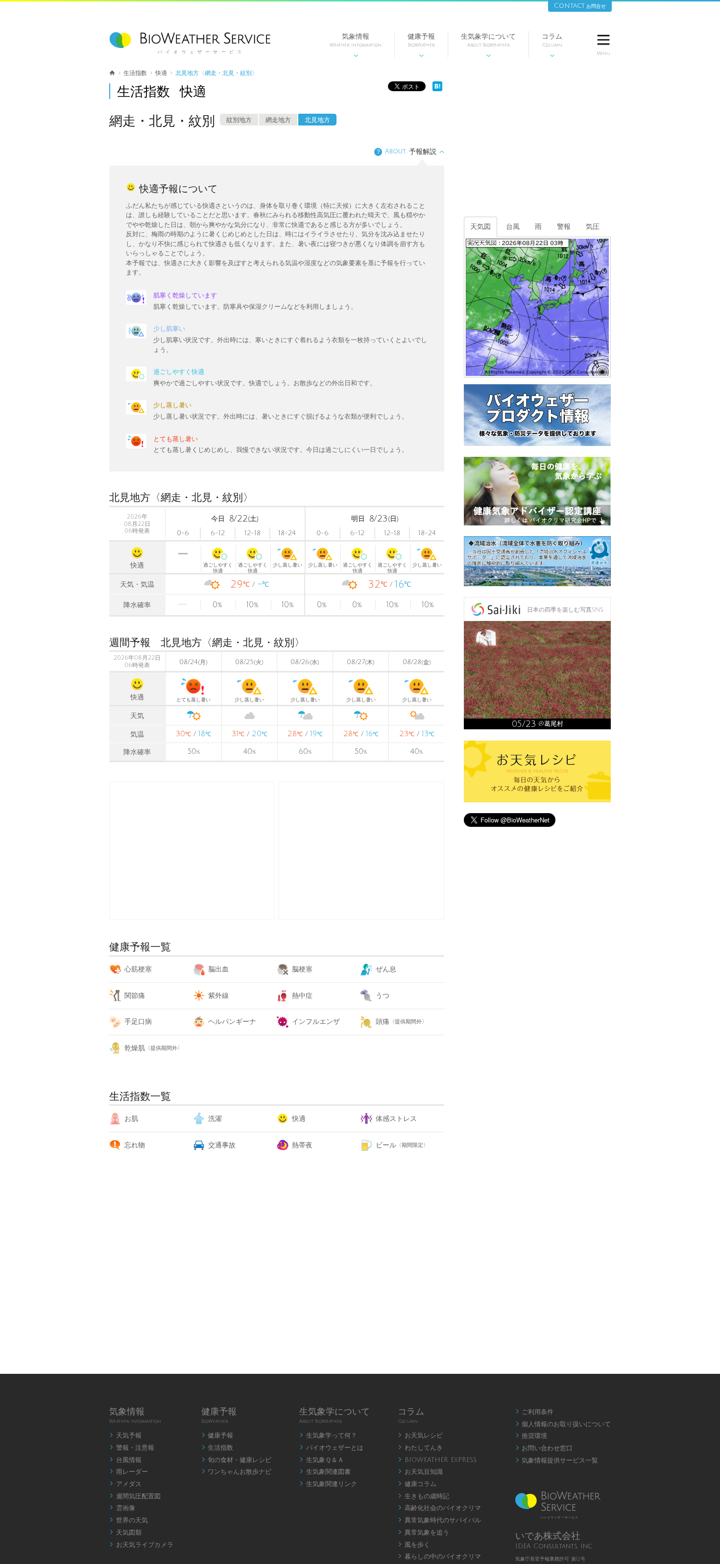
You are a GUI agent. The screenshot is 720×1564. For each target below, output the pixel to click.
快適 (299, 1118)
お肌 (131, 1118)
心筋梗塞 (138, 969)
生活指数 (217, 1447)
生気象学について (488, 45)
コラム (552, 45)
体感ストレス (396, 1118)
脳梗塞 (302, 969)
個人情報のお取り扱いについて (563, 1424)
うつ (382, 995)
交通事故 (222, 1145)
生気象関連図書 (325, 1471)
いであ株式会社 (547, 1536)
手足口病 (138, 1021)
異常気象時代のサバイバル (439, 1520)
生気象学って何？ (328, 1435)
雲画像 (122, 1508)
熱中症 (302, 995)
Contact (580, 5)
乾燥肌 (153, 1048)
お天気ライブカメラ (141, 1544)
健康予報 (421, 45)
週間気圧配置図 (135, 1496)
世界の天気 (128, 1520)
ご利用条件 (534, 1412)
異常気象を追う (423, 1532)
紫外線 (218, 995)
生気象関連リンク (328, 1484)
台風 (513, 226)
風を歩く (414, 1544)
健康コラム (417, 1484)
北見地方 (317, 120)
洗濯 (215, 1118)
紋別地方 (239, 120)
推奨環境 (531, 1436)
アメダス (125, 1484)
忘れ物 (134, 1145)
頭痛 (401, 1021)
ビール (402, 1145)
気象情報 (356, 45)
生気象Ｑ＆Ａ (321, 1460)
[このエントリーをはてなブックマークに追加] (437, 89)
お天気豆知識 (420, 1471)
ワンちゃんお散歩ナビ (236, 1471)
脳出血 (218, 969)
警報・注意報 (131, 1447)
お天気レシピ (420, 1435)
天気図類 (125, 1532)
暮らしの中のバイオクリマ (439, 1556)
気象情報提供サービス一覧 (557, 1460)
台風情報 (125, 1460)
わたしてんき (420, 1447)
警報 (564, 226)
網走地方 (278, 120)
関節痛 (134, 995)
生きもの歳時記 (423, 1496)
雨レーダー (128, 1471)
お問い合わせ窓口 (544, 1448)
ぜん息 (386, 969)
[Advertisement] (361, 850)
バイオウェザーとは (331, 1447)
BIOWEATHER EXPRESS (437, 1460)
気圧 (593, 226)
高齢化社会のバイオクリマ (439, 1508)
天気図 (480, 226)
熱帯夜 (302, 1145)
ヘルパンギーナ (232, 1021)
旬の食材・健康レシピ (236, 1460)
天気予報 (125, 1435)
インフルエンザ (316, 1021)
